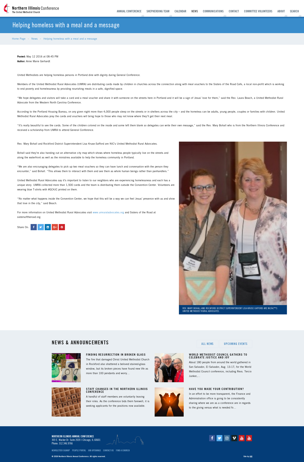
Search (294, 11)
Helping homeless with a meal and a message (70, 39)
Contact (234, 11)
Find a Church (123, 450)
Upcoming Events (236, 344)
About (281, 11)
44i (251, 456)
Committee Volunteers (258, 11)
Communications (213, 11)
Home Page (19, 39)
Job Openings (94, 450)
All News (207, 344)
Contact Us (108, 450)
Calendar (180, 11)
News (194, 11)
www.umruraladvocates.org (108, 212)
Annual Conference (129, 11)
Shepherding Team (158, 11)
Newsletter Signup (61, 450)
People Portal (79, 450)
